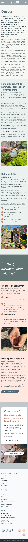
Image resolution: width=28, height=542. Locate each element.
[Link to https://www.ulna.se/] (2, 2)
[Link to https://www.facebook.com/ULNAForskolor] (24, 530)
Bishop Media (21, 540)
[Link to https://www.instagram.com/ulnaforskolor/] (19, 530)
